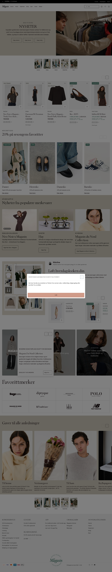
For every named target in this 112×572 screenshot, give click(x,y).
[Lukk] (81, 277)
